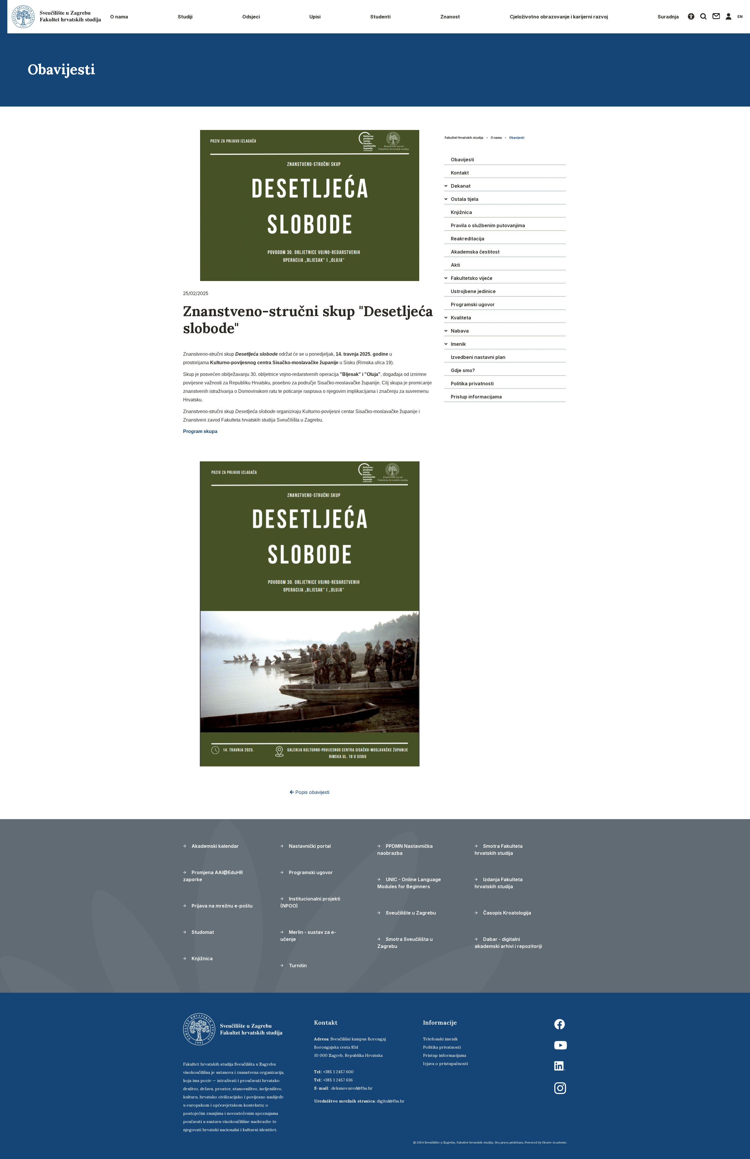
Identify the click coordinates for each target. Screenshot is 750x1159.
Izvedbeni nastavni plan (478, 357)
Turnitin (297, 965)
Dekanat (461, 186)
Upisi (315, 17)
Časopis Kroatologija (506, 913)
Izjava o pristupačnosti (445, 1063)
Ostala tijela (464, 199)
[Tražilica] (703, 17)
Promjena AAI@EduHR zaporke (213, 875)
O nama (119, 17)
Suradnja (668, 17)
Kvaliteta (461, 318)
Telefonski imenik (440, 1039)
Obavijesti (516, 137)
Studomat (202, 932)
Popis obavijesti (311, 792)
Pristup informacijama (476, 397)
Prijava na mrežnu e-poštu (221, 906)
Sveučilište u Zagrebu (410, 913)
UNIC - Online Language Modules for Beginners (409, 882)
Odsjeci (251, 17)
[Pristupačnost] (691, 17)
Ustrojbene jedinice (473, 291)
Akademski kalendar (214, 846)
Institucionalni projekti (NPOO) (310, 902)
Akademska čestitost (475, 252)
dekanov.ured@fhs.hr (352, 1088)
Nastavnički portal (309, 846)
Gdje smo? (463, 370)
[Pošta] (716, 17)
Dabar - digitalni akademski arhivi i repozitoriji (508, 942)
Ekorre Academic (554, 1142)
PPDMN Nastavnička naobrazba (405, 849)
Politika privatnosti (472, 383)
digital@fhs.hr (391, 1101)
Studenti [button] (380, 17)
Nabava (460, 331)
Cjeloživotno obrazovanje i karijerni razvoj (559, 17)
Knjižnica (461, 212)
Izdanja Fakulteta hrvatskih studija (499, 882)
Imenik (458, 344)
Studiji (185, 17)
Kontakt (460, 173)
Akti (455, 265)
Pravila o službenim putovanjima (488, 225)
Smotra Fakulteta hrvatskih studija (499, 849)
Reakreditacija (467, 239)
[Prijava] (728, 17)
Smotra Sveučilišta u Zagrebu (405, 942)
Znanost (450, 17)
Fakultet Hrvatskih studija (464, 137)
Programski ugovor (473, 304)
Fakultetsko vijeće (471, 278)
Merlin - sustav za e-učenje (308, 935)
